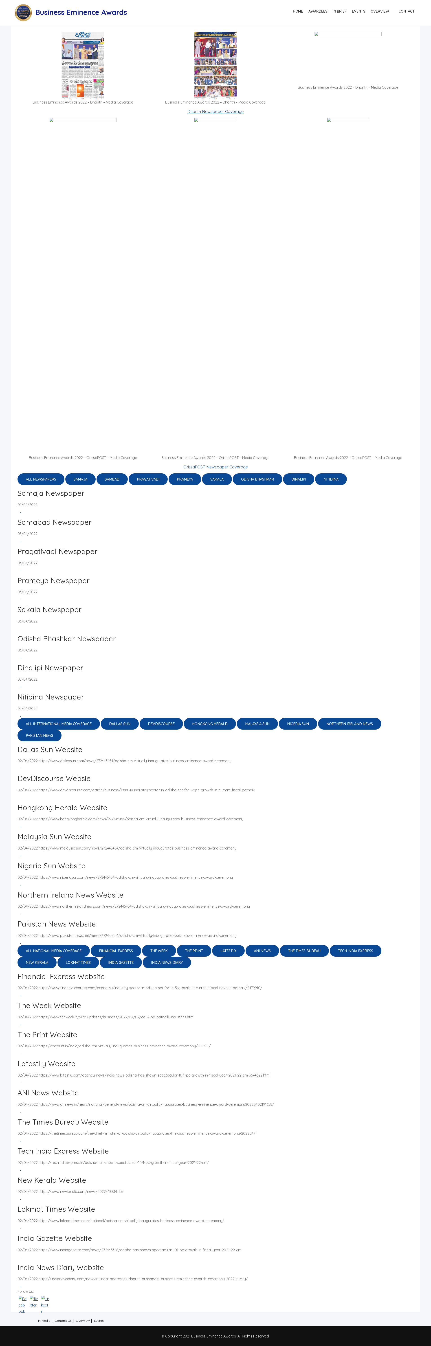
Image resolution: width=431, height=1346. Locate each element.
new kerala (37, 962)
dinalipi (298, 479)
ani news (262, 951)
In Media (44, 1321)
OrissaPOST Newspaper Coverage (215, 467)
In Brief (340, 11)
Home (298, 11)
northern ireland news (349, 724)
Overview (380, 11)
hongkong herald (210, 724)
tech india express (355, 951)
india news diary (167, 962)
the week (159, 951)
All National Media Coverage (53, 951)
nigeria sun (298, 724)
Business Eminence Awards (81, 12)
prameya (185, 479)
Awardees (317, 11)
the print (194, 951)
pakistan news (39, 735)
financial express (116, 951)
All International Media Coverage (59, 724)
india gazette (121, 962)
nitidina (331, 479)
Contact (406, 11)
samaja (80, 479)
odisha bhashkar (257, 479)
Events (358, 11)
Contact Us (63, 1321)
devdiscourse (161, 724)
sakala (217, 479)
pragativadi (148, 479)
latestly (228, 951)
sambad (112, 479)
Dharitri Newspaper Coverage (215, 111)
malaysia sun (257, 724)
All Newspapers (41, 479)
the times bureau (304, 951)
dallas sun (119, 724)
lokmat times (78, 962)
